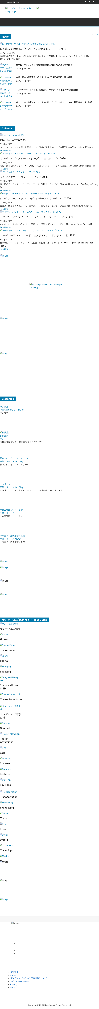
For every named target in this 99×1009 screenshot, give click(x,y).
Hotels (4, 639)
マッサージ (5, 484)
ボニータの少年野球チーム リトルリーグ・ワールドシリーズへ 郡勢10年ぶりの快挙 (54, 102)
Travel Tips (6, 850)
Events (4, 839)
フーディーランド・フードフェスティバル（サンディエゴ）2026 (37, 235)
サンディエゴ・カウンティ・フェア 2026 (24, 176)
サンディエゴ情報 (10, 628)
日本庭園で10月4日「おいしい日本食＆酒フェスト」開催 (33, 48)
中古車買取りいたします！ (12, 510)
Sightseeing (7, 807)
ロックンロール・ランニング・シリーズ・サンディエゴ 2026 (35, 198)
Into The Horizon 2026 (13, 140)
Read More (5, 150)
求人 (2, 438)
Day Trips (5, 784)
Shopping (5, 671)
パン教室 (4, 406)
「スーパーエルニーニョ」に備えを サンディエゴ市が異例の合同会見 (47, 90)
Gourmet (5, 728)
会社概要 (14, 972)
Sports (4, 660)
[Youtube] (93, 2)
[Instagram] (17, 953)
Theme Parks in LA (11, 699)
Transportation (8, 796)
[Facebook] (85, 2)
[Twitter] (89, 2)
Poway (17, 538)
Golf (2, 752)
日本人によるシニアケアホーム (14, 458)
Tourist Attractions (6, 740)
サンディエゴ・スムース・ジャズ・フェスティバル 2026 (33, 158)
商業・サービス (7, 461)
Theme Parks (7, 650)
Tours (3, 818)
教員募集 (4, 435)
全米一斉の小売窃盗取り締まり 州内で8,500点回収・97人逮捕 (44, 77)
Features (5, 774)
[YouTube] (17, 950)
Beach (3, 829)
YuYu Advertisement (20, 981)
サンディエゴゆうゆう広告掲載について (28, 978)
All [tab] (98, 34)
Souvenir (5, 763)
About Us (14, 975)
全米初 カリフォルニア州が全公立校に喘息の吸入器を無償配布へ (45, 65)
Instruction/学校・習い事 (12, 409)
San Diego (19, 461)
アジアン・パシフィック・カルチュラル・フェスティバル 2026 (36, 217)
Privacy (13, 984)
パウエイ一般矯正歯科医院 (12, 535)
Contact (14, 987)
